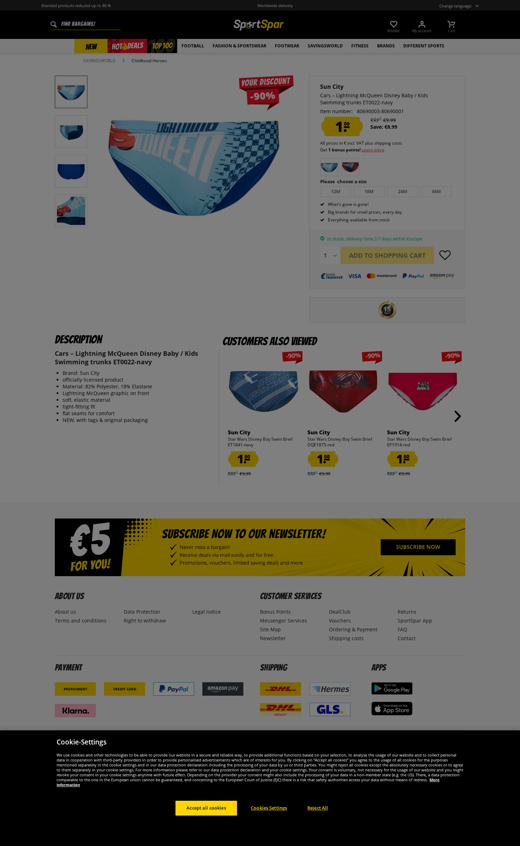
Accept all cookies (206, 808)
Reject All (317, 808)
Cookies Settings (269, 808)
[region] (260, 788)
